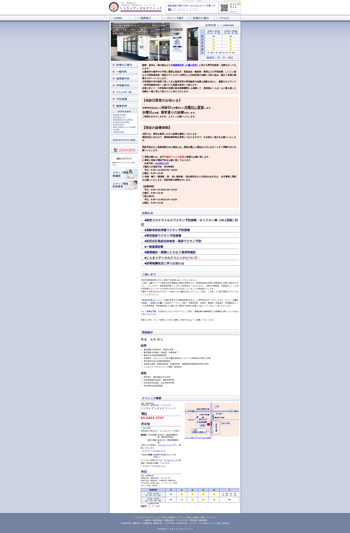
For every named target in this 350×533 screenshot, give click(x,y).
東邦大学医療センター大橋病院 (124, 127)
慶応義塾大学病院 (119, 115)
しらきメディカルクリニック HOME (151, 517)
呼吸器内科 (169, 520)
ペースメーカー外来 (199, 523)
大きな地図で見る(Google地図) (198, 438)
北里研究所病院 (118, 132)
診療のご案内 (199, 517)
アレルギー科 (181, 520)
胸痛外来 (137, 523)
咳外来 (226, 523)
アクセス (211, 517)
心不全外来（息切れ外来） (176, 523)
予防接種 (193, 520)
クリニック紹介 (185, 517)
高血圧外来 (126, 523)
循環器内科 (158, 520)
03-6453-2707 (162, 163)
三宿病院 (116, 129)
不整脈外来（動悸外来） (153, 523)
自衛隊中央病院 (118, 125)
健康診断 (203, 520)
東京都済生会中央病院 (121, 122)
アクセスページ (164, 445)
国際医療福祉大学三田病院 (122, 120)
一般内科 (147, 520)
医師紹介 (172, 517)
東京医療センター (119, 117)
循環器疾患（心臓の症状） (186, 65)
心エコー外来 (215, 523)
